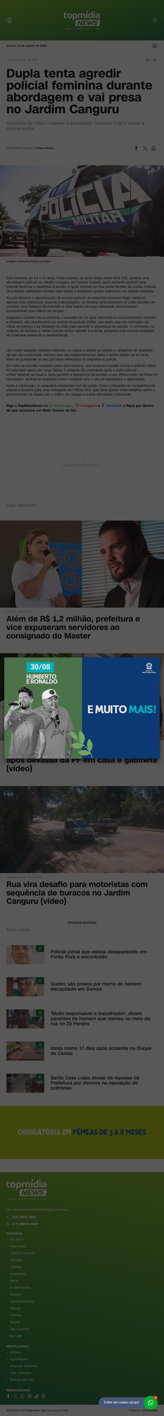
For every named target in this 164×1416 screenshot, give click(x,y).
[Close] (160, 657)
